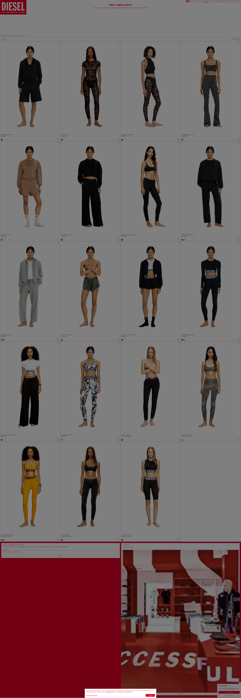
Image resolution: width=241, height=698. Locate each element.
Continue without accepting (91, 695)
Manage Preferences (110, 691)
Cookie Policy (129, 691)
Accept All (150, 695)
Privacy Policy (121, 691)
